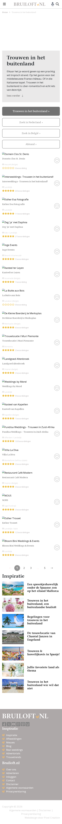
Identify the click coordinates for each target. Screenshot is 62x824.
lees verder (14, 95)
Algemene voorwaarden (19, 787)
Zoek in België (30, 133)
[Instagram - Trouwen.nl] (18, 724)
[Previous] (52, 568)
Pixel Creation (52, 817)
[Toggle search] (57, 4)
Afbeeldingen (13, 738)
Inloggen (11, 776)
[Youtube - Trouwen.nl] (14, 724)
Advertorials (13, 753)
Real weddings (14, 749)
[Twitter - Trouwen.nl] (9, 724)
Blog (8, 746)
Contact (10, 780)
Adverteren (12, 773)
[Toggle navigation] (4, 4)
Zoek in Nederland (30, 122)
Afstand (30, 144)
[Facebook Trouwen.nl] (4, 724)
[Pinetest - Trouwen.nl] (23, 724)
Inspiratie (11, 735)
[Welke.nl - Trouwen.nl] (28, 724)
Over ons (11, 769)
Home (5, 12)
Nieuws (10, 742)
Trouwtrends (13, 757)
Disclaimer (12, 784)
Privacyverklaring (16, 791)
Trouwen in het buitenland (30, 111)
